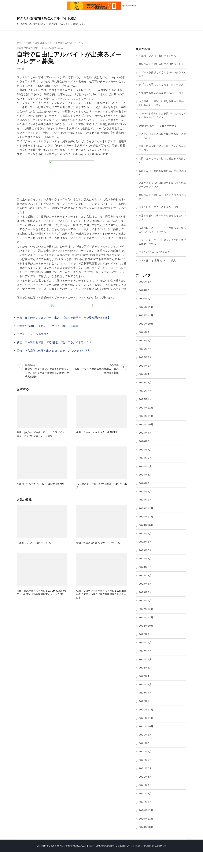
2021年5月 (145, 768)
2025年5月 (145, 365)
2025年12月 (146, 307)
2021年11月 (146, 718)
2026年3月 (145, 282)
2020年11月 (146, 818)
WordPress (160, 845)
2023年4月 (145, 575)
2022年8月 (145, 642)
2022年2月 (145, 693)
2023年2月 (145, 592)
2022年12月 (146, 609)
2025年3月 (145, 382)
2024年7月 (145, 449)
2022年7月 (145, 651)
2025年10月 (146, 324)
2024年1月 (145, 500)
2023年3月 (145, 583)
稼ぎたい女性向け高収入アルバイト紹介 (47, 18)
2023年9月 (145, 533)
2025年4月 (145, 374)
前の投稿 (47, 370)
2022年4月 (145, 676)
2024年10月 (146, 424)
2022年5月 (145, 667)
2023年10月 (146, 525)
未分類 (20, 68)
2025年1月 (145, 399)
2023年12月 (146, 508)
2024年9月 (145, 432)
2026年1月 (145, 298)
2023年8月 (145, 542)
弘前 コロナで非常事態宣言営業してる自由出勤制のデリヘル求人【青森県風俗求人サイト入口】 (101, 594)
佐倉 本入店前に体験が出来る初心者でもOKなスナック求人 (53, 350)
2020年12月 (146, 810)
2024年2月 (145, 491)
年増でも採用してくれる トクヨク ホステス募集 (47, 326)
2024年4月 (145, 474)
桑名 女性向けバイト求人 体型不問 (96, 432)
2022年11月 (146, 617)
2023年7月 (145, 550)
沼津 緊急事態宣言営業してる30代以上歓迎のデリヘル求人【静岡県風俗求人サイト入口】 (42, 592)
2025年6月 (145, 357)
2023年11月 (146, 516)
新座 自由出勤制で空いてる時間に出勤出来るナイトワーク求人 (55, 342)
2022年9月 (145, 634)
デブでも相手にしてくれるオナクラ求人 (161, 84)
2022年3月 (145, 684)
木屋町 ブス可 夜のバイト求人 (34, 542)
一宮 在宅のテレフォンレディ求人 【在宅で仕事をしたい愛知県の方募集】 (63, 317)
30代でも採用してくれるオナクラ (158, 125)
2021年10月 (146, 726)
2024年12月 (146, 407)
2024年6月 (145, 458)
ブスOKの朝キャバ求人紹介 (154, 252)
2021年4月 (145, 776)
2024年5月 (145, 466)
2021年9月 (145, 735)
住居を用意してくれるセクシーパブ (159, 207)
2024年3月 (145, 483)
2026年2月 (145, 290)
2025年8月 (145, 340)
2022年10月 (146, 625)
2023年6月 (145, 558)
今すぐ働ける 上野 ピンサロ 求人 (157, 260)
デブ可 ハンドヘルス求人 (33, 334)
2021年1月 (145, 802)
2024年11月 (146, 416)
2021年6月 (145, 760)
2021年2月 (145, 793)
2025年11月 (146, 315)
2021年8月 (145, 743)
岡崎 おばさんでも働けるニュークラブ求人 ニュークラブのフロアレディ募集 (42, 434)
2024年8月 (145, 441)
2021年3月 (145, 785)
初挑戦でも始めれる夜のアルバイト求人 (161, 93)
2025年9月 (145, 332)
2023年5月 (145, 567)
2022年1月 (145, 701)
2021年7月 (145, 751)
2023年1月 (145, 600)
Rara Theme (136, 845)
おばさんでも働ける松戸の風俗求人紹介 (161, 64)
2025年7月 (145, 349)
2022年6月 (145, 659)
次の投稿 (96, 368)
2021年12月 (146, 709)
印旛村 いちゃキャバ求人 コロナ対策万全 (40, 483)
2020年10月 (146, 827)
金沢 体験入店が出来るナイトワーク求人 (98, 542)
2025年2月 (145, 391)
